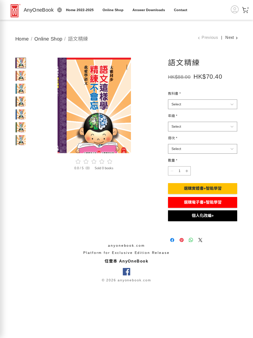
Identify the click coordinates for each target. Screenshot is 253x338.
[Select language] (59, 10)
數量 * (172, 160)
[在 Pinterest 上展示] (182, 240)
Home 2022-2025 (80, 10)
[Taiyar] (15, 10)
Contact (180, 10)
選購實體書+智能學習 (203, 188)
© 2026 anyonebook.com (126, 280)
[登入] (234, 9)
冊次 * (172, 138)
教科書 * (174, 94)
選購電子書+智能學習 (203, 202)
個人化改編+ (203, 216)
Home (22, 39)
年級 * (172, 116)
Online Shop (113, 10)
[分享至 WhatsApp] (191, 240)
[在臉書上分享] (172, 240)
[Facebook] (126, 271)
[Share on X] (200, 240)
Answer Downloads (148, 10)
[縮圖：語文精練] (20, 63)
